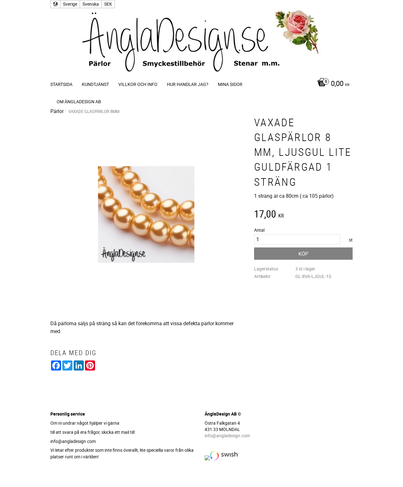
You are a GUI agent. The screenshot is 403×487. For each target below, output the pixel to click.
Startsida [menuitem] (61, 84)
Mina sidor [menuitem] (230, 84)
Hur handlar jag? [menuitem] (187, 84)
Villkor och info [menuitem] (137, 84)
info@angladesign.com (227, 436)
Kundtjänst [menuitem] (95, 84)
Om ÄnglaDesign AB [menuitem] (79, 102)
